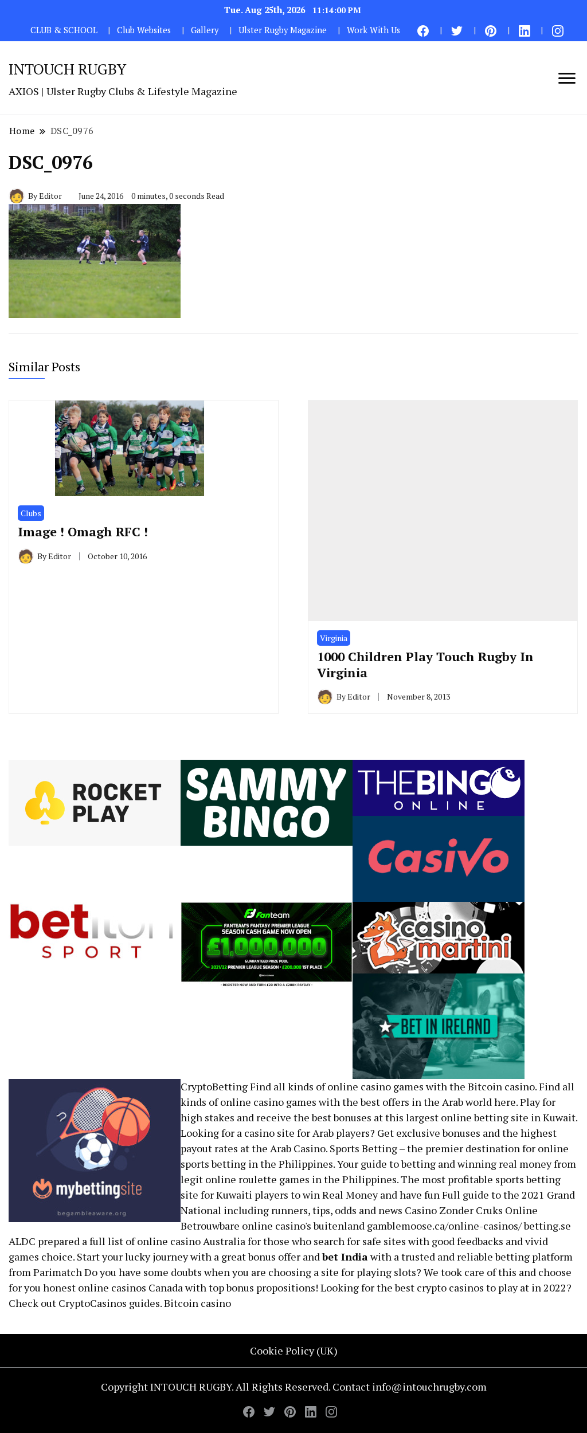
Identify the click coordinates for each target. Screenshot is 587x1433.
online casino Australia (191, 1241)
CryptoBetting (214, 1086)
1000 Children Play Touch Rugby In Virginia (425, 664)
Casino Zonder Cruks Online (471, 1210)
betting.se (547, 1225)
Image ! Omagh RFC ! (83, 531)
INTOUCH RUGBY (67, 68)
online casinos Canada (130, 1287)
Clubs (31, 513)
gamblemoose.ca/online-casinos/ (444, 1225)
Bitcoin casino (501, 1086)
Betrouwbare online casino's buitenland (273, 1225)
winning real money (504, 1164)
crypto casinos (450, 1287)
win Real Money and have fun (371, 1195)
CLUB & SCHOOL (63, 30)
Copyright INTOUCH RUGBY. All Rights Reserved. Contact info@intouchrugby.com (294, 1386)
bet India (345, 1256)
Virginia (333, 638)
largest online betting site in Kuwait (491, 1117)
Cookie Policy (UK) (294, 1350)
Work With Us (373, 30)
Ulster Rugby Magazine (282, 30)
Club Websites (144, 30)
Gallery (204, 30)
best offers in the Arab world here (438, 1102)
